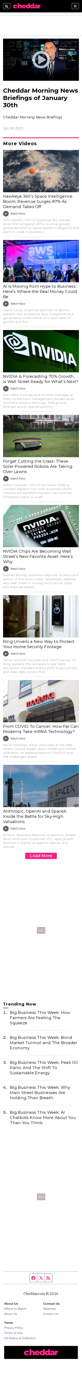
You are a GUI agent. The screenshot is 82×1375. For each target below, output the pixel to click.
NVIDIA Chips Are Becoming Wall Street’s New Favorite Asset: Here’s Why (38, 556)
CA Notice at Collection (20, 1338)
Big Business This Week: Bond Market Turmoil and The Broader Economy (43, 1042)
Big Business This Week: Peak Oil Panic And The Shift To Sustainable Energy (44, 1067)
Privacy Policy (13, 1327)
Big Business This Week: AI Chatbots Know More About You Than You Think (43, 1117)
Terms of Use (13, 1333)
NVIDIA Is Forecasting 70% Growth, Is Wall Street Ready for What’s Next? (41, 379)
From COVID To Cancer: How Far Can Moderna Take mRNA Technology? (41, 729)
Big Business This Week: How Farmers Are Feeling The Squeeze (40, 1017)
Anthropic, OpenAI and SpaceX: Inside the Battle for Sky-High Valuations (35, 816)
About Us (10, 1314)
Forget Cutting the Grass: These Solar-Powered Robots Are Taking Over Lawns (37, 466)
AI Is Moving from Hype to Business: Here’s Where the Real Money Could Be (40, 291)
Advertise (49, 1308)
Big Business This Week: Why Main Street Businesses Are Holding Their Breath (40, 1092)
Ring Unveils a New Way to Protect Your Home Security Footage (39, 644)
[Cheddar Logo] (27, 6)
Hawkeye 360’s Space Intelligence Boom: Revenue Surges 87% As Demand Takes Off (37, 201)
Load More (41, 855)
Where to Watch (15, 1308)
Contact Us (50, 1314)
